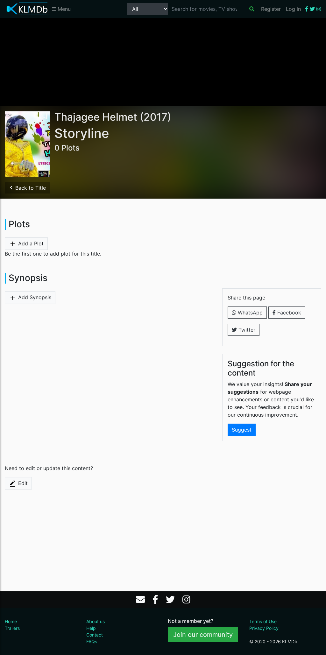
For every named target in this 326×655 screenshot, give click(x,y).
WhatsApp (249, 312)
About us (95, 621)
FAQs (91, 641)
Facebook (288, 312)
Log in (293, 9)
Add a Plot (30, 243)
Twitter (246, 330)
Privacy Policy (264, 628)
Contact (94, 634)
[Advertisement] (163, 61)
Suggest (242, 429)
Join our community (203, 634)
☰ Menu (61, 9)
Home (11, 621)
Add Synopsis (34, 297)
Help (91, 628)
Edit (22, 483)
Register (271, 9)
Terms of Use (263, 621)
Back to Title (30, 188)
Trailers (12, 628)
